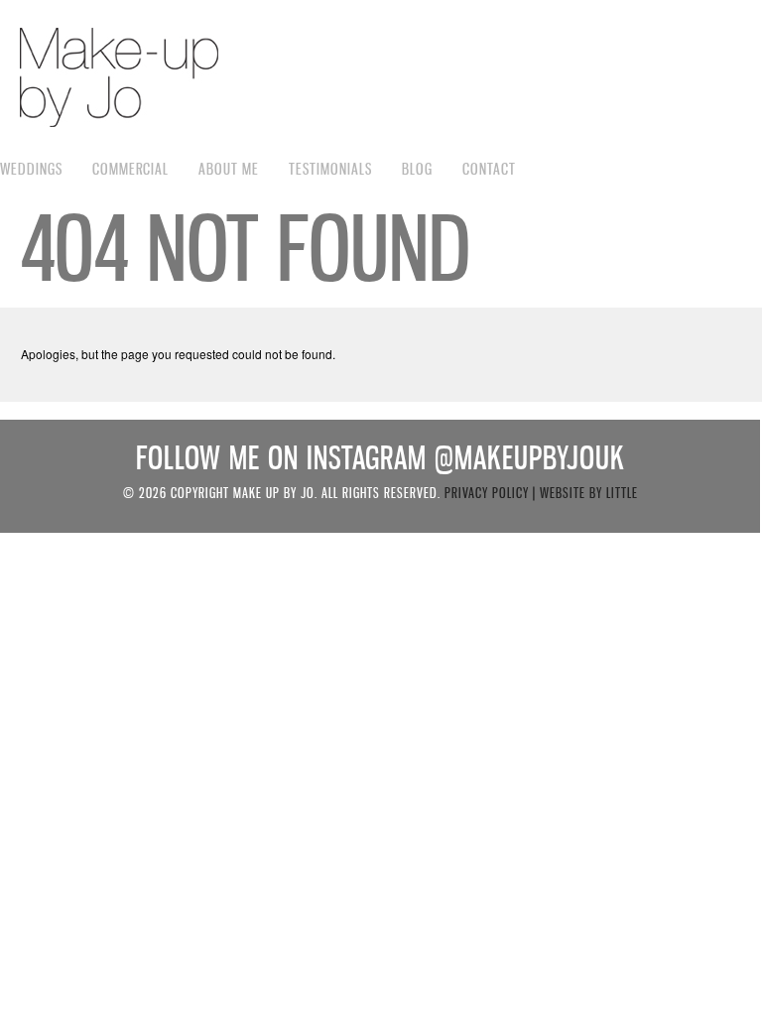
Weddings (31, 169)
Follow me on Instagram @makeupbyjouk (380, 458)
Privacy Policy (486, 492)
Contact (489, 169)
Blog (417, 169)
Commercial (130, 169)
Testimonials (330, 169)
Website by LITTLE (589, 492)
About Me (228, 169)
